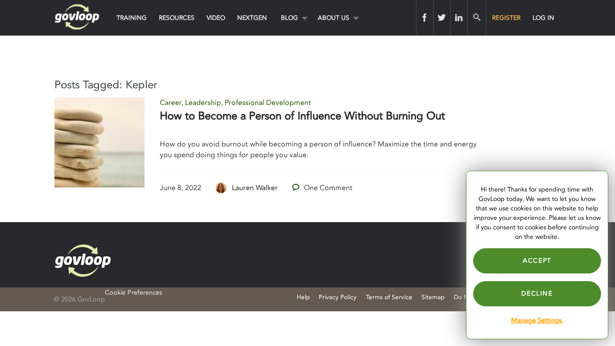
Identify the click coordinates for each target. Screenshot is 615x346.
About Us (333, 18)
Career (170, 103)
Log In (543, 18)
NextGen (252, 18)
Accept (537, 260)
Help (303, 297)
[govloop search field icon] (476, 17)
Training (132, 18)
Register (506, 18)
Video (216, 18)
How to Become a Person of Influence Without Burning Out (302, 116)
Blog (289, 18)
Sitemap (432, 297)
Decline (536, 293)
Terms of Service (389, 297)
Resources (176, 18)
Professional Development (268, 103)
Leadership (203, 103)
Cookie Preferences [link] (133, 292)
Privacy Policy (338, 297)
